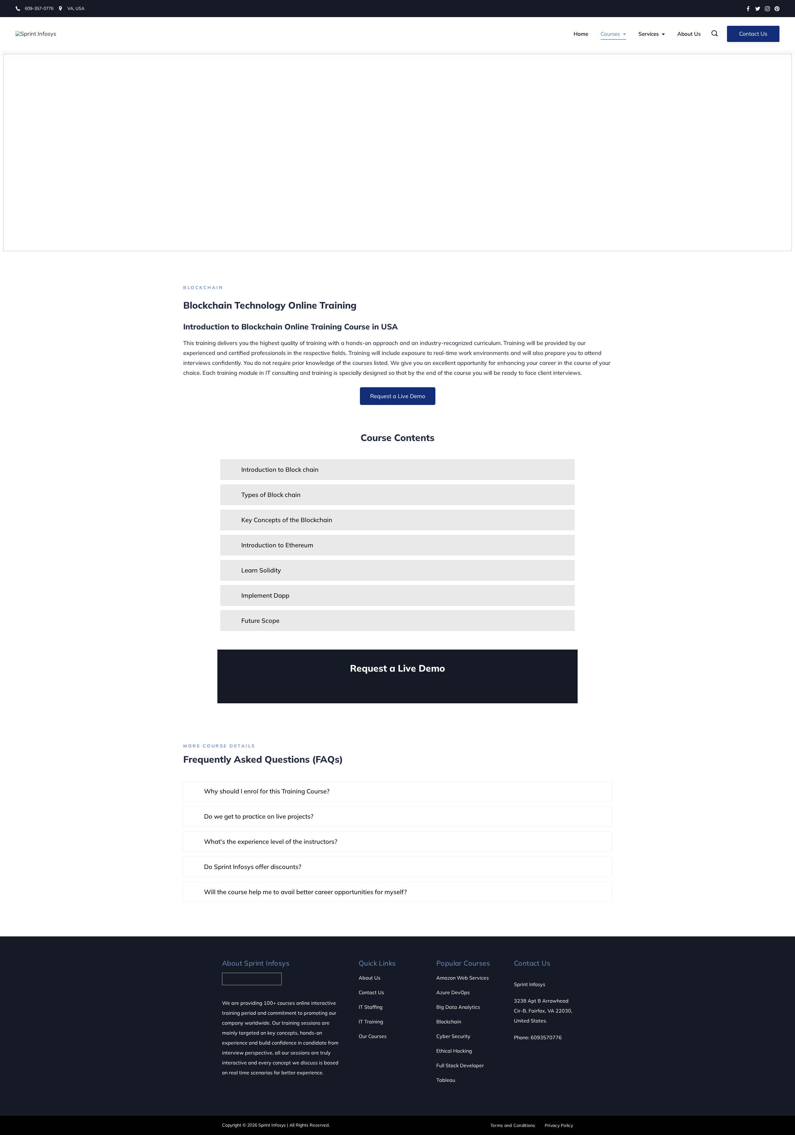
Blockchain (448, 1021)
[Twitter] (757, 8)
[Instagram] (767, 8)
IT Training (371, 1021)
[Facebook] (748, 8)
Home (581, 33)
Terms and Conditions (512, 1125)
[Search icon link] (718, 34)
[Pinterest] (777, 8)
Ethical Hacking (454, 1051)
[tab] (397, 469)
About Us (689, 33)
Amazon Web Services (462, 978)
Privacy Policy (559, 1125)
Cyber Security (453, 1036)
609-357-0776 (39, 8)
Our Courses (373, 1036)
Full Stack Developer (460, 1065)
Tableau (445, 1080)
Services (648, 33)
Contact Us (753, 33)
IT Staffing (371, 1007)
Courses (610, 33)
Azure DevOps (453, 992)
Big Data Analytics (458, 1007)
